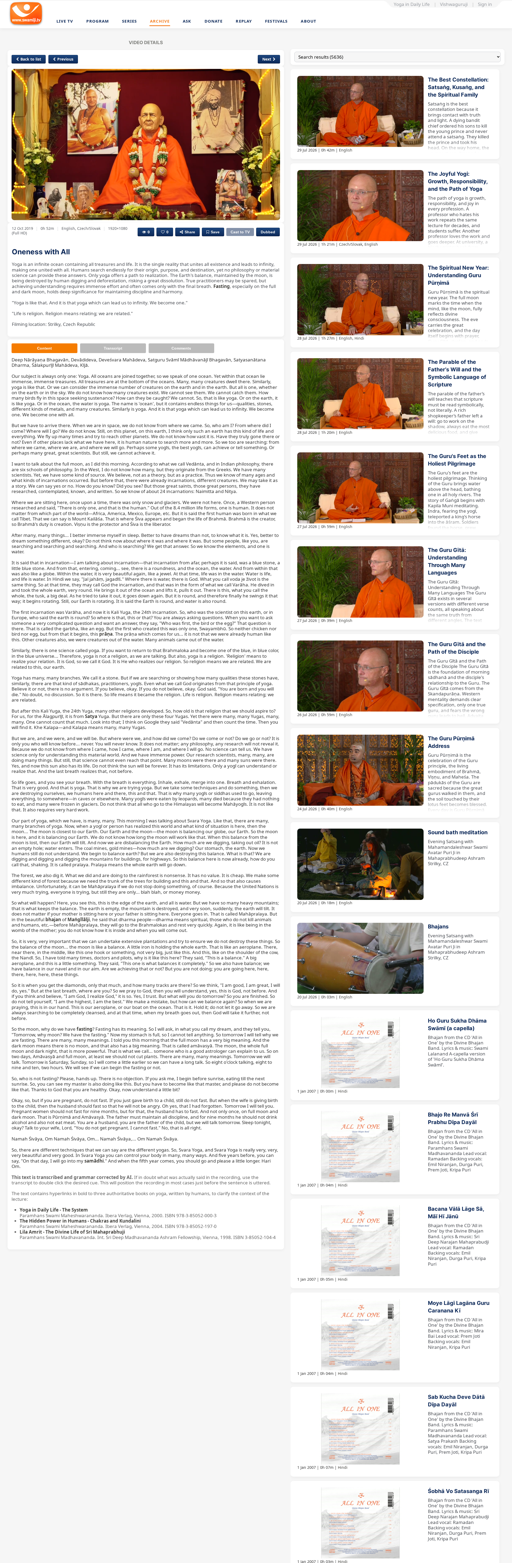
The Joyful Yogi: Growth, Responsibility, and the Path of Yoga (458, 181)
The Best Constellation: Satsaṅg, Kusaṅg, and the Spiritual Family (458, 87)
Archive (160, 21)
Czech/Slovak (350, 244)
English (345, 150)
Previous (65, 59)
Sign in (485, 4)
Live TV (64, 21)
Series (129, 21)
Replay (244, 21)
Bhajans (438, 926)
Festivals (276, 21)
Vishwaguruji (454, 4)
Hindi (359, 338)
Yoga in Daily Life (412, 4)
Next (266, 59)
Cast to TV (240, 232)
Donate (214, 21)
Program (97, 21)
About (308, 21)
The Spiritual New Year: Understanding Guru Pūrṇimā (458, 275)
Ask (187, 21)
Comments (181, 348)
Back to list (30, 59)
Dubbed (268, 232)
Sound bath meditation (458, 832)
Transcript (113, 348)
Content (44, 348)
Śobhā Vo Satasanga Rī (458, 1491)
